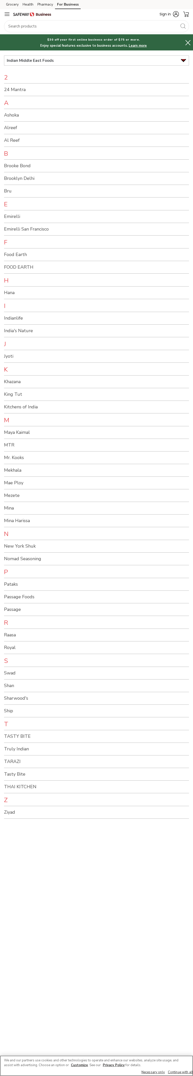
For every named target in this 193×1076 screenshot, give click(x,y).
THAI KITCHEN (20, 787)
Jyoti (8, 356)
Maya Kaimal (17, 432)
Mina (9, 508)
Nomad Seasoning (22, 559)
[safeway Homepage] (32, 14)
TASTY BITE (17, 736)
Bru (8, 191)
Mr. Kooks (14, 458)
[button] (169, 14)
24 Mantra (15, 90)
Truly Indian (16, 749)
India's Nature (18, 331)
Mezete (12, 495)
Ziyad (9, 812)
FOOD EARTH (18, 267)
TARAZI (12, 761)
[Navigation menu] (7, 14)
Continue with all (180, 1072)
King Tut (13, 394)
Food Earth (15, 254)
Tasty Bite (14, 774)
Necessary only (153, 1072)
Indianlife (13, 318)
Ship (8, 711)
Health (28, 4)
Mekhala (12, 470)
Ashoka (11, 115)
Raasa (10, 635)
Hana (9, 293)
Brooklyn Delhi (19, 178)
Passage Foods (19, 597)
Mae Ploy (13, 483)
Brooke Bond (17, 166)
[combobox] (96, 26)
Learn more (138, 45)
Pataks (11, 584)
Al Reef (12, 140)
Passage (12, 609)
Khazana (12, 382)
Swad (10, 673)
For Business (68, 4)
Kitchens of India (21, 407)
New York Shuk (20, 546)
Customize (79, 1065)
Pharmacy (45, 4)
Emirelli (12, 216)
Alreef (10, 128)
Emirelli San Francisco (26, 229)
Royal (10, 647)
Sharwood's (16, 698)
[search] (183, 26)
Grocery (12, 4)
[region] (96, 1066)
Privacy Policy (114, 1065)
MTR (9, 445)
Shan (9, 686)
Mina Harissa (17, 521)
